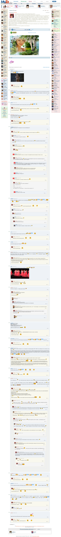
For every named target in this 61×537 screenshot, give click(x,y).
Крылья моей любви (5, 103)
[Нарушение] (49, 29)
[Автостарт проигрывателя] (32, 29)
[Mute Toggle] (28, 29)
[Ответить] (46, 87)
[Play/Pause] (12, 29)
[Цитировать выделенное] (48, 94)
